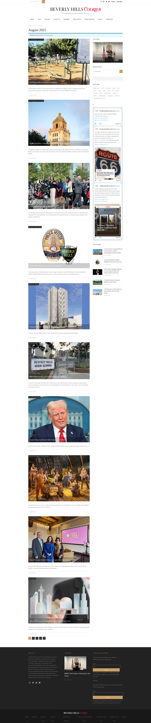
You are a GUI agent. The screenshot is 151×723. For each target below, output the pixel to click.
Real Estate (35, 284)
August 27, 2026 (99, 59)
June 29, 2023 (108, 264)
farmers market (102, 95)
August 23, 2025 (32, 633)
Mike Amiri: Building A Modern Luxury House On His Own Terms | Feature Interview (113, 271)
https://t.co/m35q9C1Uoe (101, 199)
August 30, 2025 (32, 158)
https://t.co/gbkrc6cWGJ (101, 144)
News (42, 39)
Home (30, 25)
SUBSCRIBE (119, 1)
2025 (34, 25)
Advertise (34, 716)
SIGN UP (107, 697)
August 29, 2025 (32, 221)
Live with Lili (110, 95)
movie (95, 90)
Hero (102, 88)
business (114, 93)
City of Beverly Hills (34, 39)
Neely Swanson (45, 456)
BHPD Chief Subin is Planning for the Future (77, 675)
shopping (117, 95)
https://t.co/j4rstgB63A (101, 140)
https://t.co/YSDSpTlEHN (101, 120)
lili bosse (96, 93)
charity (95, 95)
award (101, 93)
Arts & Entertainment (35, 456)
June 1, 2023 (107, 295)
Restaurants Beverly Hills (99, 98)
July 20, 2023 (108, 255)
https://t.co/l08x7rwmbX (101, 201)
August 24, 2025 (32, 572)
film (118, 88)
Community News (33, 227)
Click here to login (48, 35)
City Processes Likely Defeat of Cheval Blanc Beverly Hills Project (113, 291)
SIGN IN (113, 1)
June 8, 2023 (107, 284)
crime (104, 90)
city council (108, 88)
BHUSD (114, 88)
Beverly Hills (96, 88)
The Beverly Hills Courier (109, 111)
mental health (107, 93)
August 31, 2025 (32, 95)
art (113, 90)
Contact (124, 716)
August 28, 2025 (32, 337)
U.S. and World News (34, 397)
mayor (117, 90)
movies (108, 90)
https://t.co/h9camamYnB (101, 118)
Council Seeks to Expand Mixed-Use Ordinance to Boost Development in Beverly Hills (113, 251)
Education (31, 343)
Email (94, 664)
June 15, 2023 (108, 275)
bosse (99, 90)
